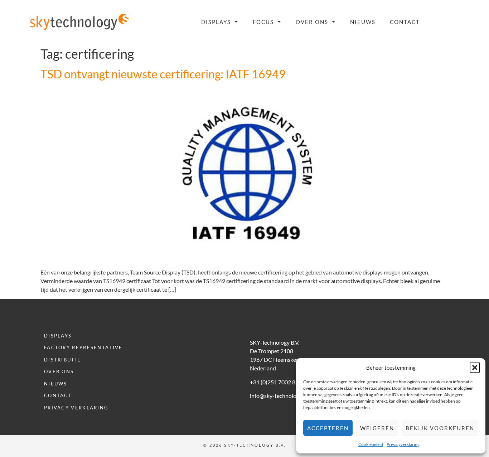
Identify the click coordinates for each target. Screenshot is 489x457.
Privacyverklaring (403, 444)
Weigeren (377, 428)
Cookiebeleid (370, 444)
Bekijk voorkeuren (440, 428)
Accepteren (328, 428)
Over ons (312, 22)
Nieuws (363, 22)
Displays (216, 22)
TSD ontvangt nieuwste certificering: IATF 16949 (163, 74)
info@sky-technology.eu (279, 395)
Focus (263, 22)
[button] (474, 367)
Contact (405, 22)
